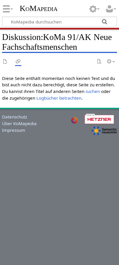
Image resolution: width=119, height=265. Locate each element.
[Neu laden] (99, 62)
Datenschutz (14, 117)
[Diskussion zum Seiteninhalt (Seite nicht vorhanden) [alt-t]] (18, 62)
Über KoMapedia (19, 123)
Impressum (13, 130)
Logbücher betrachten (58, 98)
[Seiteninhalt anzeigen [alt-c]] (5, 62)
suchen (92, 91)
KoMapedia (38, 8)
